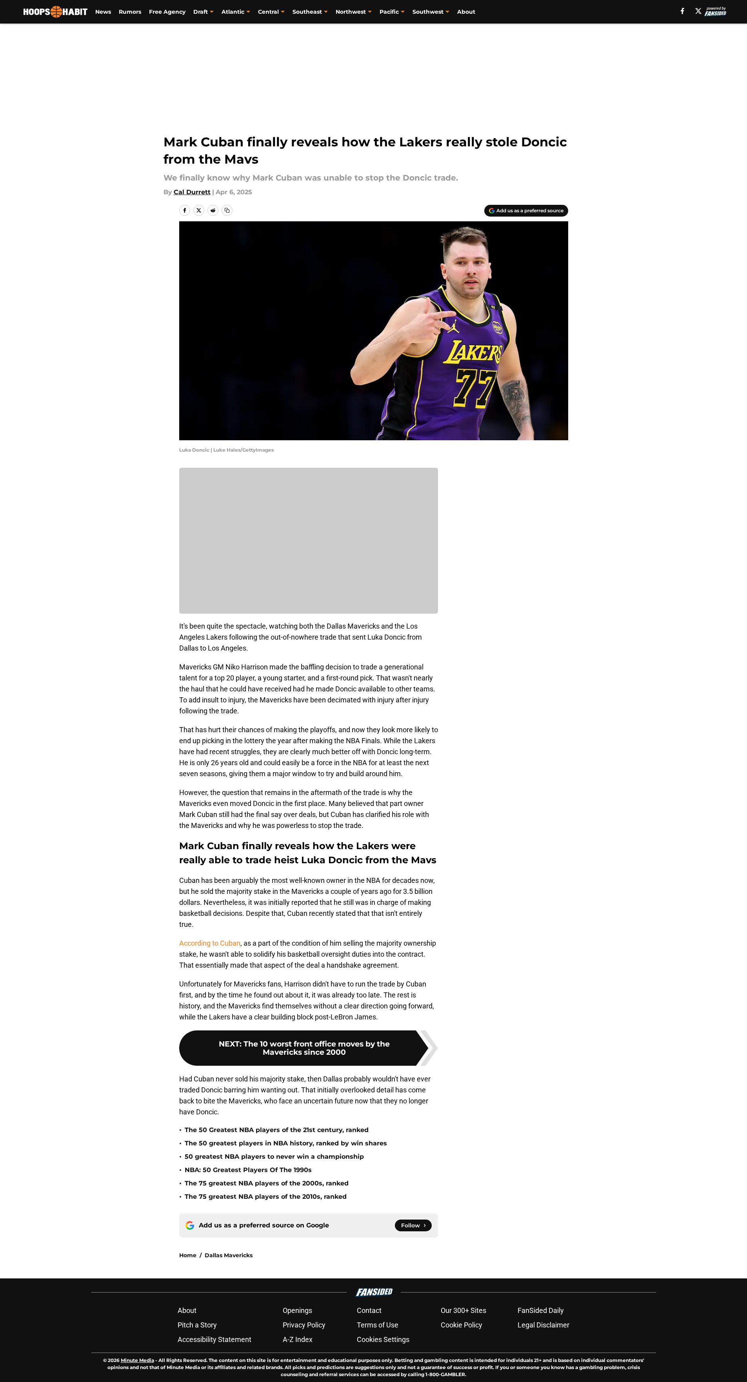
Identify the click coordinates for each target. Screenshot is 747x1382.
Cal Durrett (192, 192)
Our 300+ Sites (463, 1310)
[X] (698, 11)
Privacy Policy (304, 1325)
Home (187, 1255)
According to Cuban (209, 943)
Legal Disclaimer (543, 1325)
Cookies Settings (383, 1339)
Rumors (130, 11)
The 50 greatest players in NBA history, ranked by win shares (286, 1143)
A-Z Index (298, 1339)
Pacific (389, 11)
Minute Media (137, 1360)
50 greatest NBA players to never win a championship (274, 1156)
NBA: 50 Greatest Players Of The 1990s (248, 1170)
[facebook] (682, 11)
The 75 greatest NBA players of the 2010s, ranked (266, 1196)
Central (268, 11)
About (466, 11)
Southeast (307, 11)
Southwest (428, 11)
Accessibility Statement (214, 1339)
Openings (297, 1310)
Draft (200, 11)
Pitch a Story (197, 1325)
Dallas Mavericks (229, 1255)
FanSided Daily (541, 1310)
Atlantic (233, 11)
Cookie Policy (461, 1325)
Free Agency (167, 11)
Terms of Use (377, 1325)
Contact (369, 1310)
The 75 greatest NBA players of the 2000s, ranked (267, 1183)
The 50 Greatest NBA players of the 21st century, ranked (277, 1130)
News (103, 11)
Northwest (351, 11)
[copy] (227, 210)
